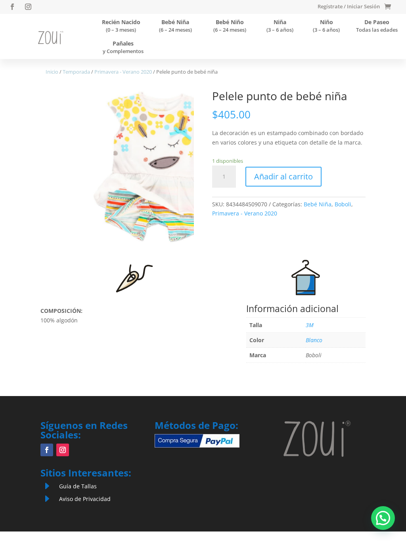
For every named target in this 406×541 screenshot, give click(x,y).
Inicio (52, 71)
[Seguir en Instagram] (28, 6)
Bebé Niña (317, 204)
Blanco (314, 340)
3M (310, 325)
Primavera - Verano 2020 (123, 71)
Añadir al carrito (283, 176)
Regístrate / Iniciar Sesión (349, 7)
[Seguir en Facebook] (12, 6)
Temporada (76, 71)
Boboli (343, 204)
